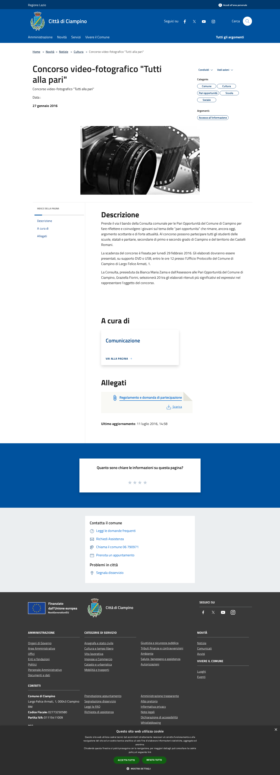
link (149, 752)
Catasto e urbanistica (98, 664)
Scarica (177, 406)
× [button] (275, 729)
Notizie (63, 51)
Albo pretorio (149, 701)
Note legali (148, 712)
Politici (32, 664)
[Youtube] (202, 21)
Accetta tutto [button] (126, 760)
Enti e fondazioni (39, 659)
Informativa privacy (153, 706)
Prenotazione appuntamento (102, 696)
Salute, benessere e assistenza (160, 659)
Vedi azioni (223, 70)
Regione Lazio (37, 5)
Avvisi (201, 653)
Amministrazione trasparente (160, 696)
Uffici (31, 653)
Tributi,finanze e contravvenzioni (162, 648)
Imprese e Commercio (98, 659)
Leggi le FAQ (92, 706)
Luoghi (201, 671)
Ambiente (147, 653)
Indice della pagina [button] (48, 208)
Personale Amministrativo (45, 669)
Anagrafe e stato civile (98, 643)
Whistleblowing (151, 722)
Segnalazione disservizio (100, 701)
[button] (140, 768)
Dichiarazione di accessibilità (159, 717)
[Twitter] (193, 21)
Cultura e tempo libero (98, 648)
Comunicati (204, 648)
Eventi (201, 677)
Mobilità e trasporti (96, 669)
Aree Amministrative (41, 648)
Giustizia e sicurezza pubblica (159, 643)
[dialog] (140, 750)
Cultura (78, 51)
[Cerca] (247, 21)
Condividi (204, 70)
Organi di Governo (39, 643)
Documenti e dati (39, 675)
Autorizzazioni (150, 664)
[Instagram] (212, 21)
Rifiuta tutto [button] (154, 760)
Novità (50, 51)
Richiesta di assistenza (99, 712)
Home (36, 51)
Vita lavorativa (93, 653)
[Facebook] (183, 21)
